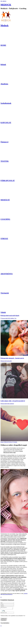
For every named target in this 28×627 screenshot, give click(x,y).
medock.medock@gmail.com (7, 594)
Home (2, 442)
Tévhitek (15, 442)
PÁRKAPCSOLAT (8, 442)
